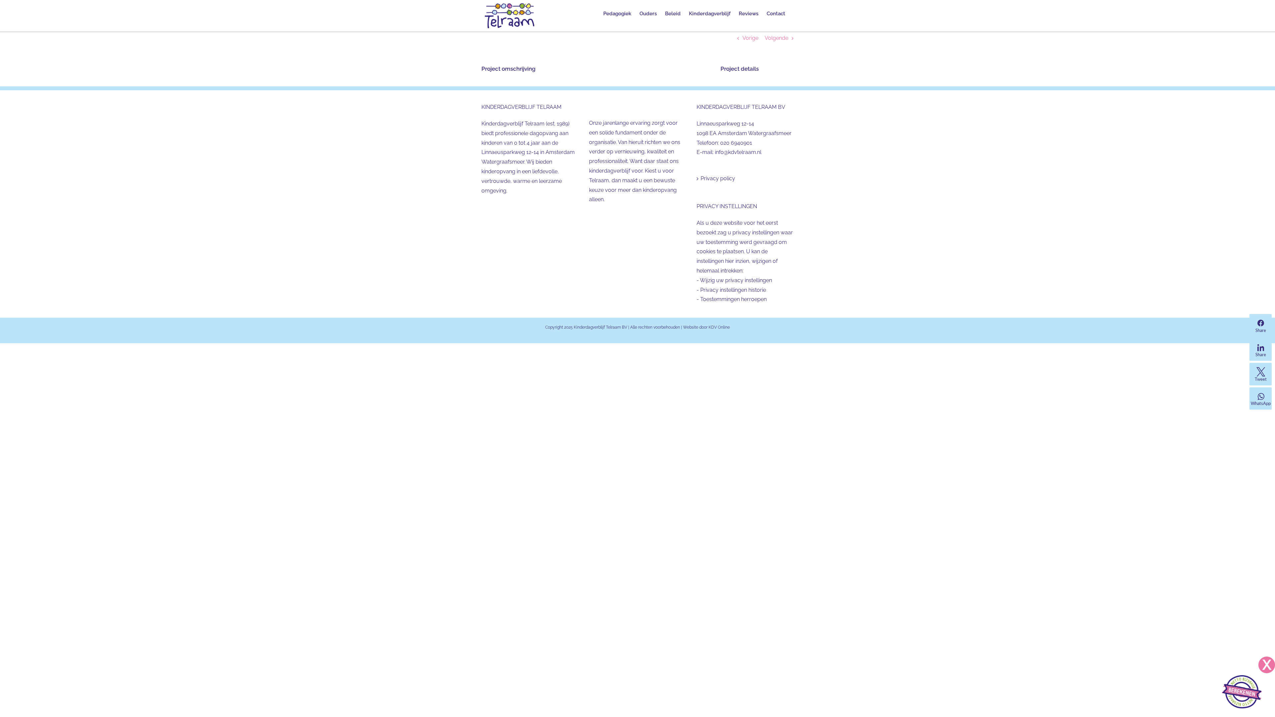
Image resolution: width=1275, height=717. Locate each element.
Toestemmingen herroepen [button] (733, 299)
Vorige (750, 38)
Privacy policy (718, 178)
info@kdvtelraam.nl (738, 152)
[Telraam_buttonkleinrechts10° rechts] (1242, 678)
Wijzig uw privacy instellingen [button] (736, 280)
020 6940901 (736, 143)
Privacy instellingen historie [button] (733, 290)
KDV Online (719, 327)
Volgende (776, 38)
